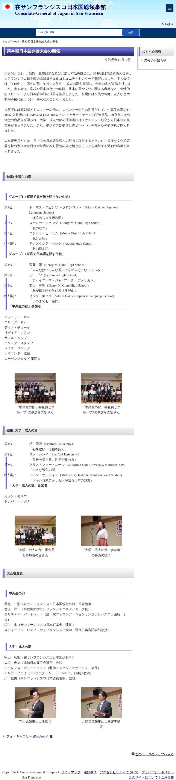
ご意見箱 (167, 777)
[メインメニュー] (169, 8)
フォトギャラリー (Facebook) (27, 736)
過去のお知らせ (155, 60)
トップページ (10, 41)
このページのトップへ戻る (154, 754)
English (169, 24)
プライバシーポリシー (158, 772)
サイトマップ (70, 772)
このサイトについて (143, 777)
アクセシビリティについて (119, 772)
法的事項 (90, 772)
